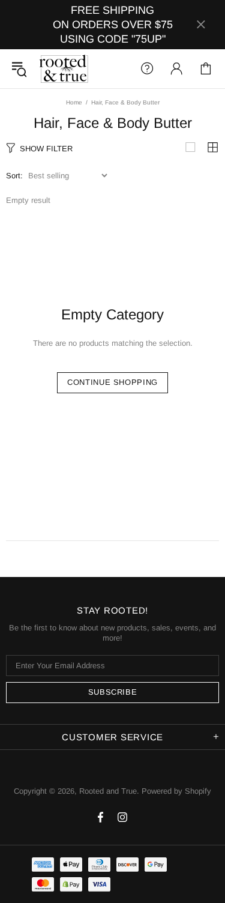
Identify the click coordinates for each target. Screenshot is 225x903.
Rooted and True (63, 68)
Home (74, 102)
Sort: (14, 175)
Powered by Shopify (176, 791)
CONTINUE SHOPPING (112, 382)
